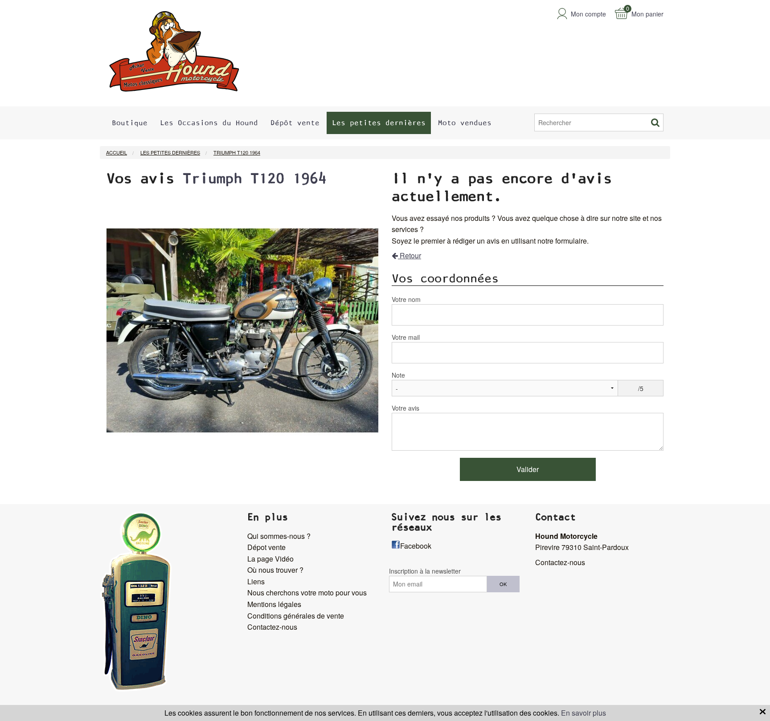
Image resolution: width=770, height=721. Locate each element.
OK (503, 583)
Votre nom (406, 299)
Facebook (415, 546)
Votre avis (405, 407)
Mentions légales (274, 604)
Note (398, 375)
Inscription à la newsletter (425, 570)
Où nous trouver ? (275, 570)
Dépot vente (266, 547)
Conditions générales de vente (295, 616)
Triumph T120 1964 (255, 178)
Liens (256, 581)
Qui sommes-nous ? (279, 536)
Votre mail (406, 337)
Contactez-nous (272, 627)
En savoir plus (583, 713)
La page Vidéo (270, 559)
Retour (409, 255)
